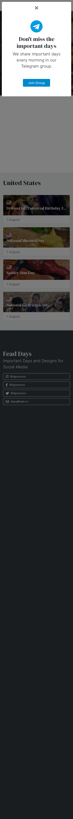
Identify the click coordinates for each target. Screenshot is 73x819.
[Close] (36, 8)
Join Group (36, 83)
